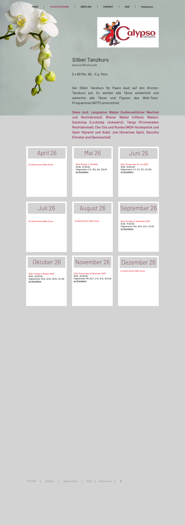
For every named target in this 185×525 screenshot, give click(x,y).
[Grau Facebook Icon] (121, 481)
